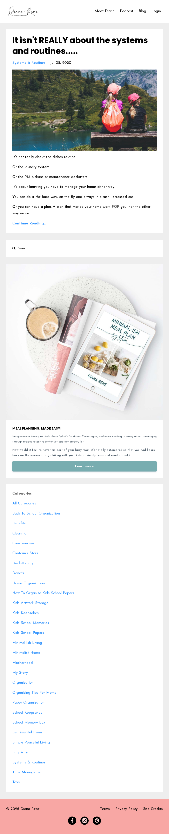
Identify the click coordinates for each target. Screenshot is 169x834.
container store (25, 553)
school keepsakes (27, 713)
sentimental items (27, 732)
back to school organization (36, 514)
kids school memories (30, 623)
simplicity (20, 752)
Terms (105, 809)
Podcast (126, 11)
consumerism (23, 543)
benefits (19, 523)
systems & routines (29, 63)
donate (18, 573)
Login (156, 11)
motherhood (22, 663)
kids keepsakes (25, 613)
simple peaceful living (31, 743)
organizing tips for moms (34, 693)
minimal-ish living (27, 643)
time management (28, 772)
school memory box (28, 723)
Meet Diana (105, 11)
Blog (142, 11)
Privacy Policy (126, 809)
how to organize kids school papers (43, 593)
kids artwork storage (30, 603)
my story (20, 673)
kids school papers (28, 633)
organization (23, 683)
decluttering (22, 563)
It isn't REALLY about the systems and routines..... (80, 46)
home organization (28, 583)
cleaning (19, 533)
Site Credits (153, 809)
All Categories (24, 503)
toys (16, 782)
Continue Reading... (29, 223)
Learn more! (84, 466)
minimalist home (26, 653)
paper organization (28, 703)
